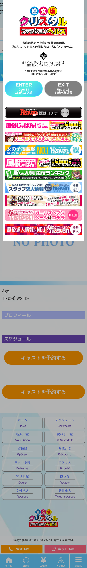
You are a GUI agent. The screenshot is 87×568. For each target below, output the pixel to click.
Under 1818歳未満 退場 (63, 88)
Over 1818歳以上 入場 (23, 88)
